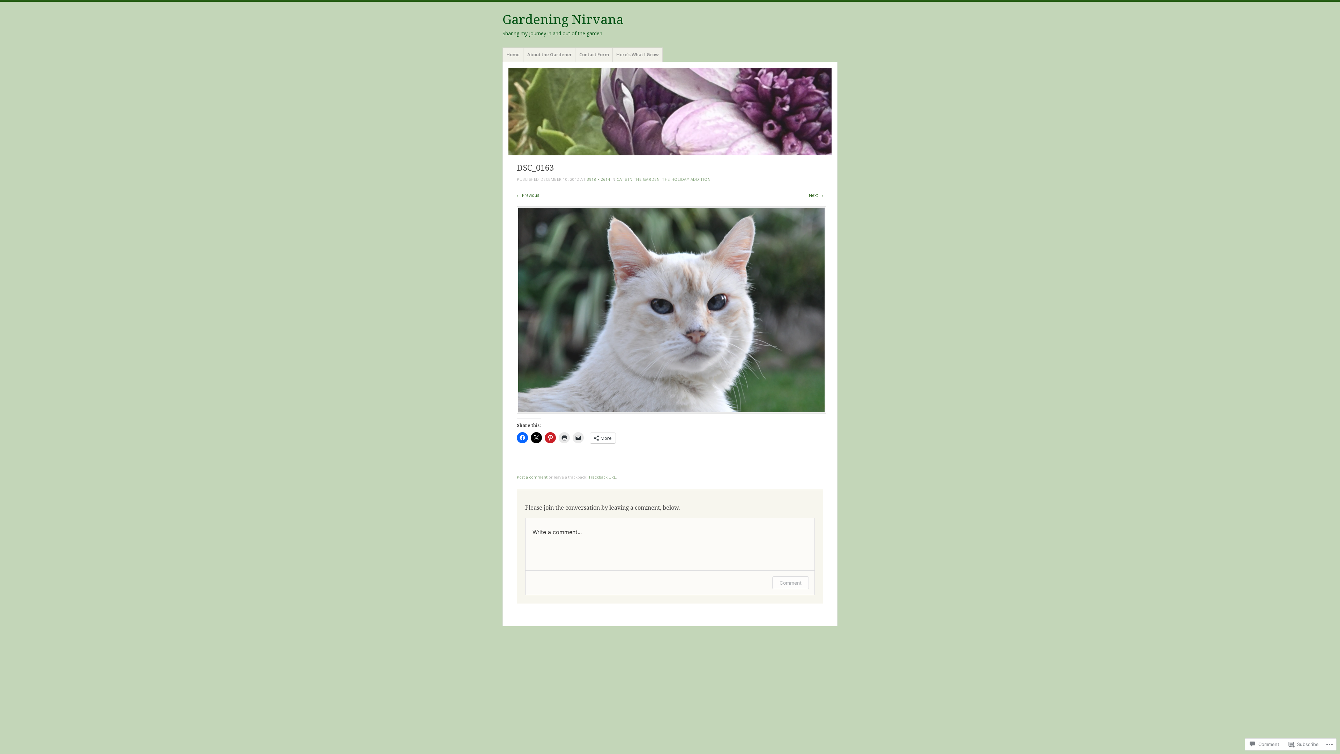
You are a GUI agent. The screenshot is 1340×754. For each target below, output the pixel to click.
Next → (816, 195)
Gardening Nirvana (563, 19)
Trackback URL (602, 477)
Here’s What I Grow (637, 54)
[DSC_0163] (671, 411)
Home (513, 54)
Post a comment (532, 477)
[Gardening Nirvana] (670, 111)
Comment (791, 583)
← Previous (528, 195)
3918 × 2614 (598, 179)
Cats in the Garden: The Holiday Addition (663, 179)
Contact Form (594, 54)
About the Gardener (549, 54)
